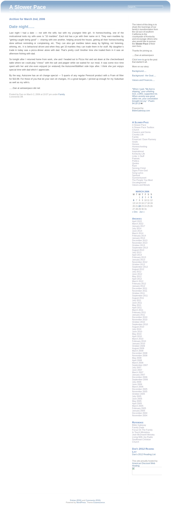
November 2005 (139, 391)
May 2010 (136, 334)
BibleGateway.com (141, 110)
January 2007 (138, 375)
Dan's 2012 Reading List (144, 454)
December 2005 (139, 389)
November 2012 (139, 262)
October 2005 (138, 394)
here (139, 59)
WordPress (81, 502)
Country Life (138, 134)
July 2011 (136, 300)
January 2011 (138, 315)
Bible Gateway (139, 425)
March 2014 (137, 233)
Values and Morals (141, 185)
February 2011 (139, 312)
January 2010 (138, 343)
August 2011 (138, 298)
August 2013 (138, 250)
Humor (135, 149)
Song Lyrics (137, 173)
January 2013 (138, 260)
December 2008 (139, 353)
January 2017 (138, 226)
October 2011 (138, 293)
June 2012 (137, 274)
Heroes (135, 144)
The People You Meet (142, 180)
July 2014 (136, 228)
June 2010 (137, 331)
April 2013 (137, 255)
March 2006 (137, 387)
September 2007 (140, 365)
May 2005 (136, 401)
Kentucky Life (138, 154)
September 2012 (140, 267)
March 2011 (137, 310)
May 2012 (136, 276)
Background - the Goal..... (144, 75)
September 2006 (140, 379)
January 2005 (138, 411)
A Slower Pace (27, 7)
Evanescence (99, 502)
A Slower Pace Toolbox (143, 127)
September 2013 (140, 248)
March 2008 (137, 363)
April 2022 (137, 221)
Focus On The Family (142, 430)
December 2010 (139, 317)
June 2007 (137, 370)
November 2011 (139, 291)
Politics (135, 161)
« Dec (135, 212)
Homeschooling (139, 146)
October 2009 (138, 346)
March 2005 (137, 406)
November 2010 (139, 319)
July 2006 (136, 382)
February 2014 (139, 236)
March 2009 (137, 351)
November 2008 (139, 355)
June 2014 (137, 231)
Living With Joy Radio (142, 437)
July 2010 (136, 329)
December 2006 (139, 377)
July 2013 (136, 252)
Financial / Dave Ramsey (144, 139)
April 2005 (137, 403)
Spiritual (136, 175)
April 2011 (137, 307)
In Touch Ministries (141, 432)
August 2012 (138, 269)
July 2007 (136, 367)
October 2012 (138, 264)
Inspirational (138, 151)
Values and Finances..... (143, 80)
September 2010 (140, 324)
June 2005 (137, 399)
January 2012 (138, 286)
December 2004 (139, 413)
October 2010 (138, 322)
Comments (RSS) (93, 500)
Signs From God (140, 170)
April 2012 (137, 279)
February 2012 (139, 284)
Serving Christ (139, 168)
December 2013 (139, 240)
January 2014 (138, 238)
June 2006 (137, 384)
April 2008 (137, 360)
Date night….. (21, 27)
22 (139, 206)
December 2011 (139, 288)
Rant (134, 166)
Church (135, 130)
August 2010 (138, 327)
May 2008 (136, 358)
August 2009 (138, 348)
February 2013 (139, 257)
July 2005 (136, 396)
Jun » (142, 212)
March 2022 (137, 224)
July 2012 (136, 272)
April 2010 (137, 336)
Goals (135, 142)
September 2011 (140, 295)
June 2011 (137, 303)
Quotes (135, 163)
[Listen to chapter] (142, 103)
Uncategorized (139, 182)
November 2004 (139, 415)
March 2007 (137, 372)
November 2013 (139, 243)
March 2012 (137, 281)
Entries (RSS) (75, 500)
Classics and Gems (141, 132)
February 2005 (139, 408)
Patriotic (136, 158)
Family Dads (138, 427)
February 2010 (139, 341)
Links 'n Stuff (138, 156)
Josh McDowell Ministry (143, 435)
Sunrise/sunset (139, 178)
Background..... (139, 71)
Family (61, 94)
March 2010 (137, 339)
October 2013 (138, 245)
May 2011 (136, 305)
